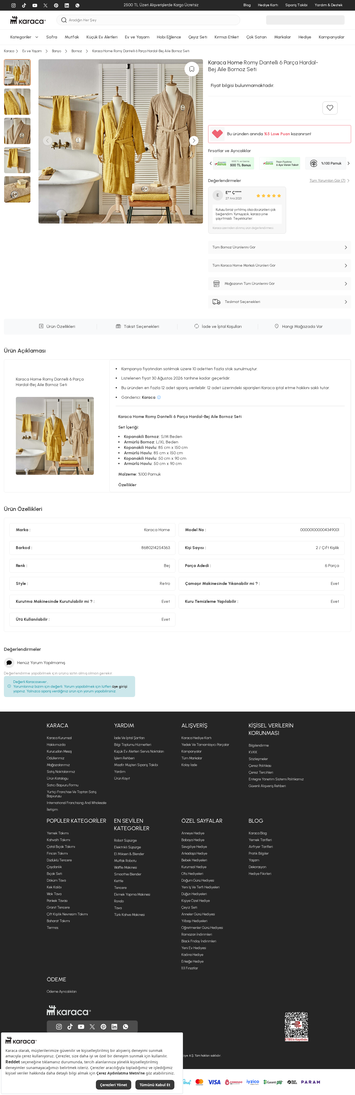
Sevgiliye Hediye (194, 846)
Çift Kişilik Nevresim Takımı (67, 914)
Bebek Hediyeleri (194, 860)
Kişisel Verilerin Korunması (271, 729)
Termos (52, 927)
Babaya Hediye (192, 840)
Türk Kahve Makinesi (129, 914)
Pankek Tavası (57, 900)
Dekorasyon (257, 867)
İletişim (52, 809)
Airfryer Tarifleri (261, 846)
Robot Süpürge (125, 840)
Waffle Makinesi (125, 867)
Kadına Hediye (192, 954)
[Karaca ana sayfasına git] (69, 1010)
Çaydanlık (54, 867)
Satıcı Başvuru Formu (62, 785)
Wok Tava (54, 894)
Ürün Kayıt (122, 778)
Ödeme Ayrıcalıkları (62, 991)
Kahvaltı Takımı (58, 840)
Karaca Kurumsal (59, 738)
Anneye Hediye (192, 833)
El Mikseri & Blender (129, 854)
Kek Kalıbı (54, 887)
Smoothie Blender (127, 874)
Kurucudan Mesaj (59, 751)
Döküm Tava (56, 880)
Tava (118, 908)
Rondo (119, 901)
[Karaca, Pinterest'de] (103, 1027)
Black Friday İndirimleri (198, 941)
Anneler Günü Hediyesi (198, 914)
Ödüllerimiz (55, 758)
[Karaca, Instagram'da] (59, 1027)
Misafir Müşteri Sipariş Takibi (136, 765)
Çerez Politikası (260, 765)
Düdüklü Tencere (59, 860)
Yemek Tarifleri (260, 840)
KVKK (253, 752)
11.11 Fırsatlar (189, 968)
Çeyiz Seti (189, 907)
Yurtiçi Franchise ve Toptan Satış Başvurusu (71, 794)
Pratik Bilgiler (259, 853)
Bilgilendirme (259, 745)
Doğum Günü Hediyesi (197, 880)
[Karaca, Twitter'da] (92, 1027)
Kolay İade (189, 765)
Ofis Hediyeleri (192, 873)
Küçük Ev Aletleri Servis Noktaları (139, 751)
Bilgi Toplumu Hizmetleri (132, 744)
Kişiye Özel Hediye (195, 900)
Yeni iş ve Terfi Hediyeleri (200, 887)
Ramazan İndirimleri (196, 934)
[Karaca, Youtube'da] (81, 1027)
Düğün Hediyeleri (194, 894)
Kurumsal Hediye (193, 867)
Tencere (120, 888)
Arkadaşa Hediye (194, 853)
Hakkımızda (56, 744)
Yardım (124, 725)
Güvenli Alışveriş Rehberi (267, 786)
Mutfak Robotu (125, 861)
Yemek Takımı (58, 833)
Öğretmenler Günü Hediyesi (202, 927)
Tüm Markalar (191, 758)
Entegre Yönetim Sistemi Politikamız (276, 779)
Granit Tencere (58, 907)
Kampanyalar (191, 751)
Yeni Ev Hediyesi (193, 948)
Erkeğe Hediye (192, 961)
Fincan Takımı (57, 853)
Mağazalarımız (58, 765)
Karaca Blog (258, 833)
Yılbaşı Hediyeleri (194, 921)
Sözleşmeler (258, 759)
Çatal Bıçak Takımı (61, 846)
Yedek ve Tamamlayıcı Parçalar (205, 744)
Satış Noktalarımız (61, 771)
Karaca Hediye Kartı (196, 738)
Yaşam (254, 860)
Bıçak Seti (54, 873)
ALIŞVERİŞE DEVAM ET (177, 44)
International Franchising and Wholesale (76, 803)
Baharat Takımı (58, 921)
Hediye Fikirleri (260, 873)
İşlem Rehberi (124, 758)
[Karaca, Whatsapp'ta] (125, 1027)
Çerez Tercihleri (261, 772)
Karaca (57, 725)
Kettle (118, 881)
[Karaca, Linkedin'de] (114, 1027)
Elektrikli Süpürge (127, 847)
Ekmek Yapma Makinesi (132, 894)
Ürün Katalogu (57, 778)
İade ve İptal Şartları (129, 738)
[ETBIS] (287, 1026)
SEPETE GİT (177, 57)
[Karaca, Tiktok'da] (70, 1027)
